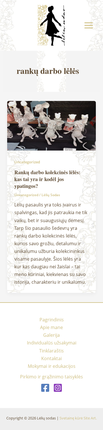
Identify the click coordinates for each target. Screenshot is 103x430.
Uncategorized (27, 162)
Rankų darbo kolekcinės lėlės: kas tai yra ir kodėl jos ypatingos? (47, 179)
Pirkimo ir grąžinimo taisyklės (51, 376)
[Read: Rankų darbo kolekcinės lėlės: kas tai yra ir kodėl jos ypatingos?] (51, 125)
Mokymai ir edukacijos (52, 366)
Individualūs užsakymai (51, 342)
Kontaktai (51, 358)
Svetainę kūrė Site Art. (78, 418)
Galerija (51, 335)
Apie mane (51, 327)
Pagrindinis (51, 319)
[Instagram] (57, 387)
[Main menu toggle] (88, 25)
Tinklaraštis (51, 350)
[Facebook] (45, 387)
